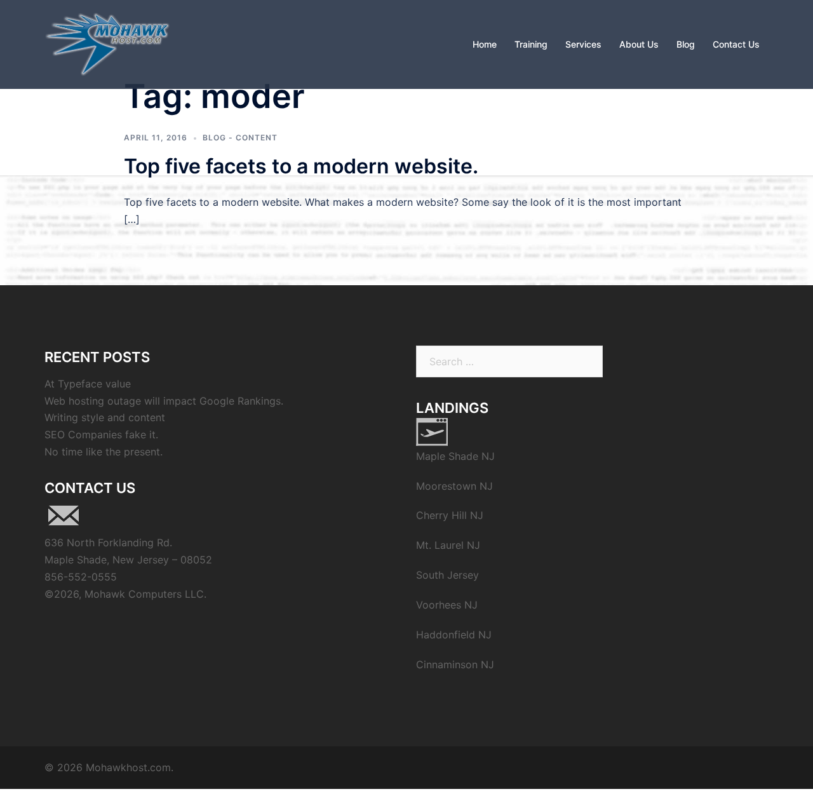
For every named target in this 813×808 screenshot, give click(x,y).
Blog (685, 44)
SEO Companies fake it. (101, 434)
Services (583, 44)
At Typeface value (87, 383)
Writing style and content (104, 417)
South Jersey (447, 575)
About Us (639, 44)
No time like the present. (103, 451)
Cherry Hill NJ (449, 515)
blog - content (240, 137)
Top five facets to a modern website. (301, 166)
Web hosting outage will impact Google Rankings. (163, 400)
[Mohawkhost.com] (107, 43)
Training (531, 44)
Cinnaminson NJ (455, 664)
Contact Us (736, 44)
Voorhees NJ (447, 604)
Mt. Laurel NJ (448, 545)
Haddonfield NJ (454, 634)
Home (485, 44)
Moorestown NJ (454, 486)
